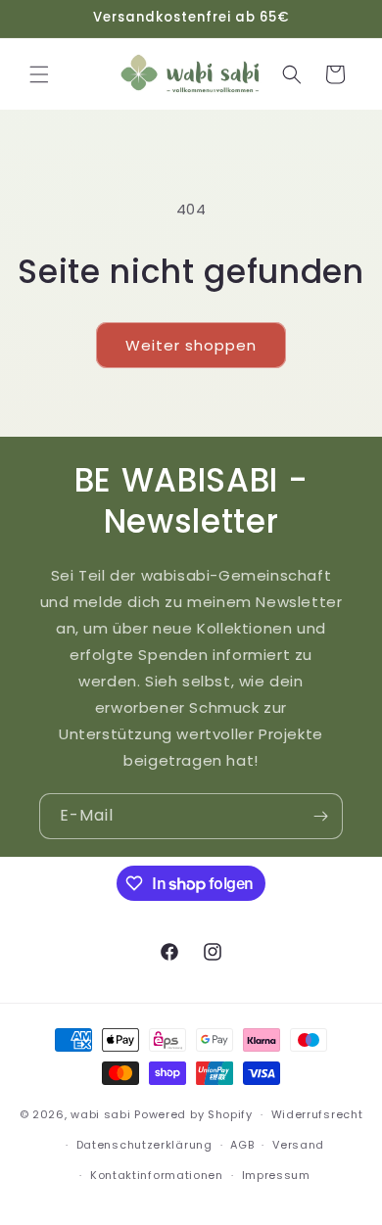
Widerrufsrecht (317, 1114)
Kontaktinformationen (156, 1175)
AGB (242, 1145)
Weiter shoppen (191, 345)
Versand (298, 1145)
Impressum (276, 1175)
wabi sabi (100, 1114)
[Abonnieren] (320, 816)
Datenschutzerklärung (144, 1145)
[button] (39, 74)
